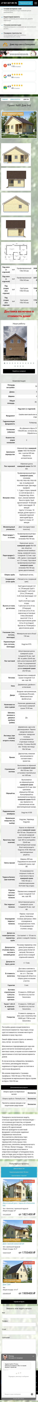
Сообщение (6, 1337)
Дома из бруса (15, 99)
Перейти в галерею (18, 371)
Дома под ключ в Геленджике (22, 44)
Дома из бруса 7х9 (19, 1168)
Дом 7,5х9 (6, 1285)
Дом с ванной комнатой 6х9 (13, 1244)
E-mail (4, 1329)
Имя (3, 1313)
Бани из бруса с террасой (19, 1175)
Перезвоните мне (25, 3)
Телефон (5, 1321)
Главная (4, 99)
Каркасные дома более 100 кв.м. (19, 1172)
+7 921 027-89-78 (9, 3)
